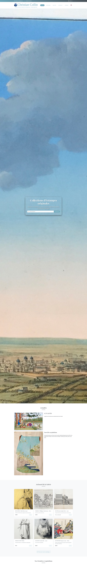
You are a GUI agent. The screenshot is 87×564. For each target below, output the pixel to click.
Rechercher (57, 211)
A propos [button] (60, 5)
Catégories (48, 5)
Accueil (42, 5)
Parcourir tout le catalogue (44, 551)
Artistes (54, 5)
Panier (67, 5)
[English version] (71, 5)
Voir (30, 514)
